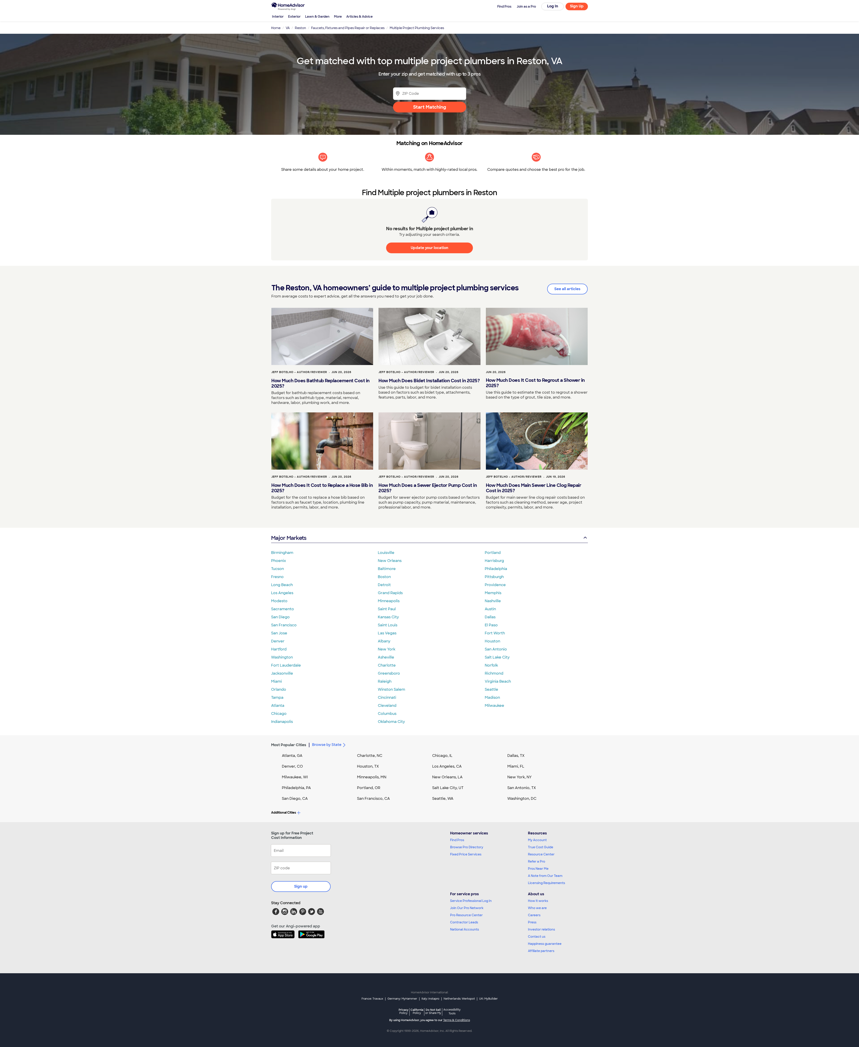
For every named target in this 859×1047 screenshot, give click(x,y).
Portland (493, 552)
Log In (552, 6)
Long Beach (282, 585)
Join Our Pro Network (466, 908)
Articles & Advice (359, 17)
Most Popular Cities (288, 745)
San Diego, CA (295, 798)
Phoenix (278, 560)
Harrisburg (494, 560)
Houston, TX (368, 766)
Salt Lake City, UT (448, 787)
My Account (537, 840)
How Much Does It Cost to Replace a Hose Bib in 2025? (322, 488)
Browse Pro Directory (466, 847)
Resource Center (541, 854)
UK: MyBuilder (488, 999)
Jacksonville (282, 673)
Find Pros (457, 840)
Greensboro (389, 673)
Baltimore (387, 568)
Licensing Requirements (546, 883)
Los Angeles (282, 593)
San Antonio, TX (521, 787)
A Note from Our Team (545, 876)
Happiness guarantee (544, 944)
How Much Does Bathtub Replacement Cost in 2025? (320, 383)
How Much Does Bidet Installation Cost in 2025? (429, 380)
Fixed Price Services (465, 854)
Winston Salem (391, 689)
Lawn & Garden (317, 17)
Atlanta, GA (292, 755)
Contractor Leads (464, 922)
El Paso (491, 625)
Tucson (277, 568)
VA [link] (288, 28)
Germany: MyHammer (402, 999)
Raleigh (384, 681)
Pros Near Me (538, 869)
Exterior (294, 17)
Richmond (494, 673)
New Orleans (390, 560)
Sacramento (282, 609)
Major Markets (288, 537)
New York (386, 649)
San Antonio (496, 649)
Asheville (386, 657)
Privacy (403, 1011)
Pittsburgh (494, 576)
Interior (278, 17)
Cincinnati (387, 697)
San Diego (280, 617)
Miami (276, 681)
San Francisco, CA (373, 798)
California (416, 1011)
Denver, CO (292, 766)
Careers (534, 915)
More (338, 17)
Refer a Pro (536, 861)
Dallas (490, 617)
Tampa (277, 697)
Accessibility (452, 1011)
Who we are (537, 908)
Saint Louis (387, 625)
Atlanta (277, 705)
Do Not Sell (433, 1011)
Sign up (301, 886)
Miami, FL (515, 766)
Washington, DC (521, 798)
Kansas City (388, 617)
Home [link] (276, 28)
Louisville (386, 552)
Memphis (493, 593)
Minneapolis (389, 601)
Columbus (387, 713)
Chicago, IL (442, 755)
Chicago (279, 713)
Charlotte (387, 665)
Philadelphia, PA (296, 787)
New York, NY (519, 777)
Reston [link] (300, 28)
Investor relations (541, 929)
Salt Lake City (497, 657)
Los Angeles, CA (447, 766)
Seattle (491, 689)
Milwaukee (494, 705)
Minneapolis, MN (371, 777)
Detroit (384, 585)
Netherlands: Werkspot (459, 999)
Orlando (278, 689)
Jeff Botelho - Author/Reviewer (299, 372)
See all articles (567, 289)
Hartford (279, 649)
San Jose (279, 633)
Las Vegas (387, 633)
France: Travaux (372, 999)
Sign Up (577, 6)
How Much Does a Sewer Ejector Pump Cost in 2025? (427, 488)
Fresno (277, 576)
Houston (492, 641)
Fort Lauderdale (286, 665)
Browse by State (326, 744)
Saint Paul (387, 609)
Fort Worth (495, 633)
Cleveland (387, 705)
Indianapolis (282, 721)
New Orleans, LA (447, 777)
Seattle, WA (442, 798)
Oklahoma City (391, 721)
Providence (495, 585)
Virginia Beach (498, 681)
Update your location (429, 247)
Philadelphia (496, 568)
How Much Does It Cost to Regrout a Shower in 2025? (535, 383)
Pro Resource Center (466, 915)
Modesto (279, 601)
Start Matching (429, 107)
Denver (278, 641)
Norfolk (491, 665)
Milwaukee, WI (295, 777)
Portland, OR (368, 787)
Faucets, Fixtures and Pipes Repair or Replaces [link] (348, 28)
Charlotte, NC (369, 755)
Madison (492, 697)
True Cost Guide (540, 847)
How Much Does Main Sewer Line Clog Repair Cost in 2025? (533, 488)
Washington (282, 657)
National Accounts (464, 929)
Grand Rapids (390, 593)
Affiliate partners (541, 951)
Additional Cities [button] (283, 813)
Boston (384, 576)
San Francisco (284, 625)
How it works (538, 901)
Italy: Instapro (430, 999)
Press (532, 922)
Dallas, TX (516, 755)
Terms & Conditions (456, 1020)
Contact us (536, 937)
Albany (384, 641)
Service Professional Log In (471, 901)
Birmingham (282, 552)
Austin (490, 609)
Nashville (493, 601)
